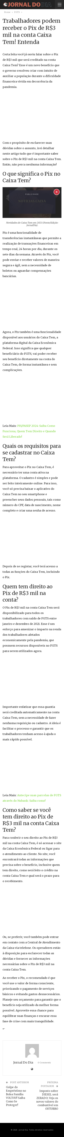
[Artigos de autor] (32, 1051)
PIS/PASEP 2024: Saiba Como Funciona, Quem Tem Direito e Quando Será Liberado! (29, 431)
